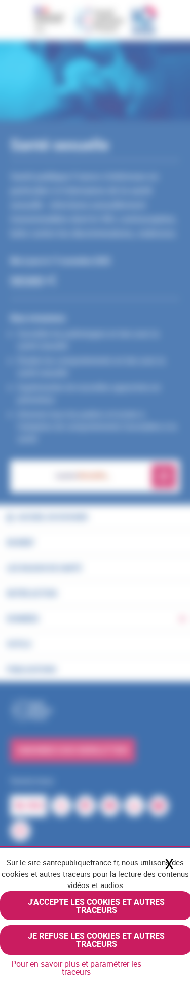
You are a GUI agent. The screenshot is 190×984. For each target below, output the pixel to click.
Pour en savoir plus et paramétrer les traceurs (76, 968)
